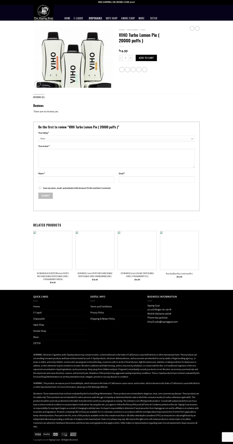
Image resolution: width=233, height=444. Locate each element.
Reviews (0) (39, 97)
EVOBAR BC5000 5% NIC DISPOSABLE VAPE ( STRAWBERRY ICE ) (137, 275)
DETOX (153, 18)
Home (67, 18)
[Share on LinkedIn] (144, 69)
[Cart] (198, 12)
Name (41, 173)
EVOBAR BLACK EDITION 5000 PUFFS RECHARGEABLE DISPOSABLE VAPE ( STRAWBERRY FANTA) (53, 276)
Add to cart (146, 58)
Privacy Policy (97, 312)
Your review (44, 146)
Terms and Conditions (101, 306)
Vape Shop (112, 18)
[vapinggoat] (46, 13)
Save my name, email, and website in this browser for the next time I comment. (77, 188)
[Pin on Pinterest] (139, 69)
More (141, 18)
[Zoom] (37, 84)
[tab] (39, 97)
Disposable (95, 18)
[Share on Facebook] (121, 69)
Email (122, 173)
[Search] (171, 13)
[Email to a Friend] (133, 69)
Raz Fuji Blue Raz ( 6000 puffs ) (179, 273)
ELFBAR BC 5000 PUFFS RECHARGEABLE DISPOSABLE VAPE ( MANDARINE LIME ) (95, 275)
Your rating (43, 133)
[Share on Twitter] (127, 69)
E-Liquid (78, 18)
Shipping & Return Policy (102, 319)
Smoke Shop (128, 18)
